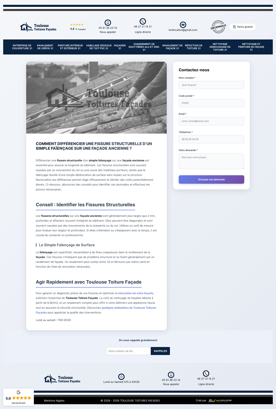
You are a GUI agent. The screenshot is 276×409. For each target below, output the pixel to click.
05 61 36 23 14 (108, 30)
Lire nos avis (18, 403)
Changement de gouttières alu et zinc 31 (144, 46)
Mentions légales (54, 400)
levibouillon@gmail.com (183, 29)
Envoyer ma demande (211, 179)
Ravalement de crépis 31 (45, 47)
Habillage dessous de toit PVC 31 (99, 47)
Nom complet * (187, 77)
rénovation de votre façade (135, 293)
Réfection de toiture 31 (193, 47)
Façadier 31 (120, 47)
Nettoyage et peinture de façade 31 (251, 46)
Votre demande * (188, 150)
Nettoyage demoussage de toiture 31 (220, 46)
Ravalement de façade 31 (172, 47)
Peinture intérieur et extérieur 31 (70, 47)
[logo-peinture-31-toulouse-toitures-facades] (38, 26)
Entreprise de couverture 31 (22, 47)
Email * (183, 113)
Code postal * (186, 95)
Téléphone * (186, 132)
